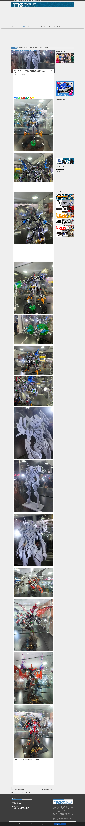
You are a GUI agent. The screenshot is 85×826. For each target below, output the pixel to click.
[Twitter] (17, 98)
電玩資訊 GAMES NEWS (16, 809)
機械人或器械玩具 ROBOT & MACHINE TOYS (29, 50)
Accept (57, 824)
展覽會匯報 (24, 26)
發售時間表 (13, 26)
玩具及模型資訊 (35, 26)
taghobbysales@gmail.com (61, 99)
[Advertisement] (42, 16)
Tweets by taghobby (60, 171)
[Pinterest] (24, 98)
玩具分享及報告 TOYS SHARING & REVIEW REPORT (21, 807)
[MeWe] (26, 98)
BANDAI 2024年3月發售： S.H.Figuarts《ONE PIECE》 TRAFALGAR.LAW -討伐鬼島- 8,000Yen (44, 788)
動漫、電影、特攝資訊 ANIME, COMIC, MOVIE (20, 808)
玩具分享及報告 (42, 26)
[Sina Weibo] (33, 98)
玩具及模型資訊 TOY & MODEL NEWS (19, 806)
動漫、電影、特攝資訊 (51, 26)
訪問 (29, 26)
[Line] (28, 98)
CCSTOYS (23, 74)
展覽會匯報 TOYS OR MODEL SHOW (17, 50)
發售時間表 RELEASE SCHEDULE (18, 801)
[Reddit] (31, 98)
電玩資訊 (58, 26)
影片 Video (64, 26)
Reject (63, 824)
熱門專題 (19, 26)
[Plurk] (22, 98)
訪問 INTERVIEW (15, 804)
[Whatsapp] (19, 98)
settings (49, 824)
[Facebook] (15, 98)
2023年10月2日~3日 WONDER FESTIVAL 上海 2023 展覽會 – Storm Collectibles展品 (22, 788)
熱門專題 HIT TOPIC (15, 802)
